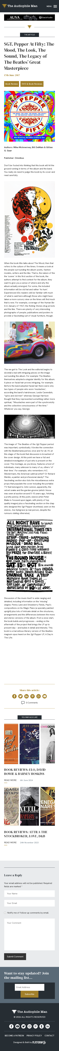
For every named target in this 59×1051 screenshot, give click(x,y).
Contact (49, 1035)
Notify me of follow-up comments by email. (28, 912)
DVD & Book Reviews (32, 83)
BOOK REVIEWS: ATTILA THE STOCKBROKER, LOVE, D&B (25, 834)
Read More (10, 780)
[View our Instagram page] (29, 1026)
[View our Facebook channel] (17, 1026)
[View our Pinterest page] (35, 1026)
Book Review (11, 83)
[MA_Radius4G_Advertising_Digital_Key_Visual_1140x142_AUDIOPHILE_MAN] (29, 18)
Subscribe (29, 994)
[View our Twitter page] (23, 1026)
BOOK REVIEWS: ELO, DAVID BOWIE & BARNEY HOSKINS (25, 772)
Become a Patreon (14, 1035)
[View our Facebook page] (11, 1026)
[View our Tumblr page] (41, 1026)
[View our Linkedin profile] (47, 1026)
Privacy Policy (34, 1035)
